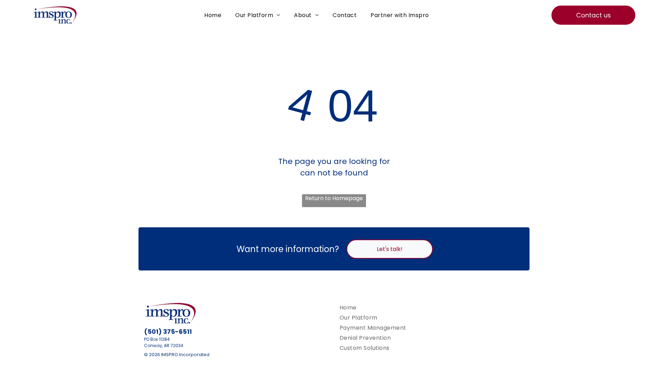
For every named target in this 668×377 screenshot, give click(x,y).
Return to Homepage (334, 198)
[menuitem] (212, 15)
